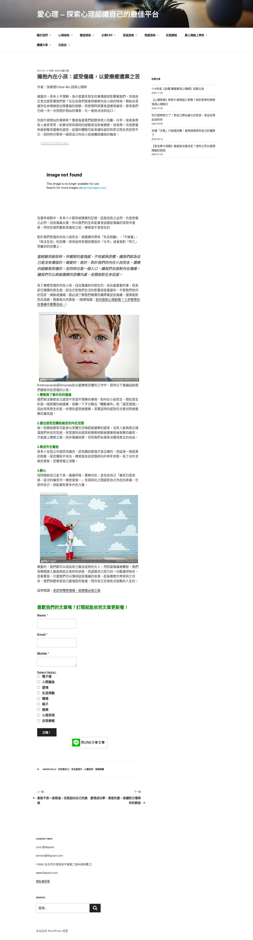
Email (42, 634)
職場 (44, 699)
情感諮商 (150, 35)
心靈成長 (88, 769)
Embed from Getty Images (55, 143)
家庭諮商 (128, 35)
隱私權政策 (43, 881)
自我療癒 (48, 721)
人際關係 (48, 682)
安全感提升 (76, 769)
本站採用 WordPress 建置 (52, 931)
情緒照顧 (99, 769)
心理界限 (48, 715)
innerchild (49, 769)
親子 (44, 704)
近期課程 (171, 35)
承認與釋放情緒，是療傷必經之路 (76, 590)
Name (42, 615)
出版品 (62, 45)
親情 (44, 710)
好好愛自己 (63, 769)
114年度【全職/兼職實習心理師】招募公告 (178, 89)
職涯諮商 (85, 35)
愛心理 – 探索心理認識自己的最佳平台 (98, 14)
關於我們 (42, 35)
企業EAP (106, 35)
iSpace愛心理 (62, 70)
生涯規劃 (48, 693)
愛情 (44, 687)
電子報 (46, 676)
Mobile (43, 653)
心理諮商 (63, 35)
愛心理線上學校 (194, 35)
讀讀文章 (42, 45)
